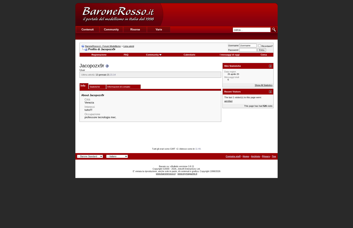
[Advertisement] (220, 14)
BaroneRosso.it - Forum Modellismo (103, 46)
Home (246, 156)
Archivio (255, 156)
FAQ (126, 54)
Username (233, 45)
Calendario (189, 54)
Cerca (264, 54)
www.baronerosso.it (165, 173)
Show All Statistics (264, 85)
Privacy (266, 156)
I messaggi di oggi (230, 54)
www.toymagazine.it (187, 173)
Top (274, 156)
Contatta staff (233, 156)
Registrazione (99, 54)
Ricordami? (267, 46)
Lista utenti (128, 46)
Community (152, 54)
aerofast (228, 101)
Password (233, 50)
